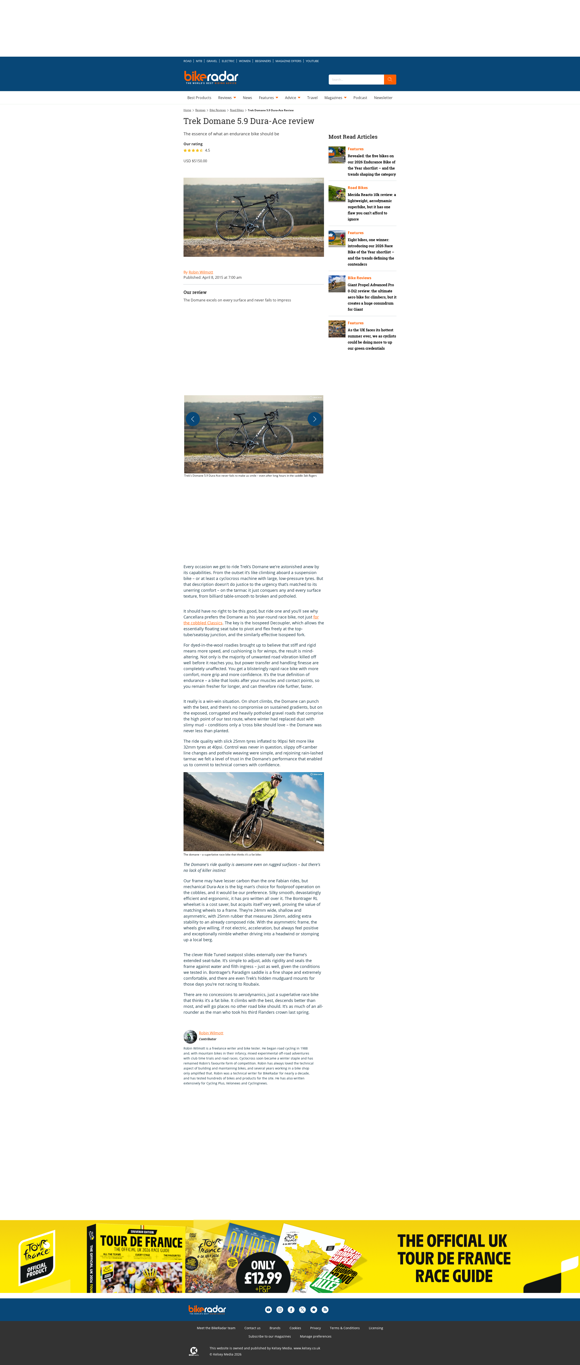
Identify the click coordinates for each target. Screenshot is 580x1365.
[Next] (315, 419)
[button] (254, 436)
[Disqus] (258, 1157)
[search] (390, 80)
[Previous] (193, 419)
